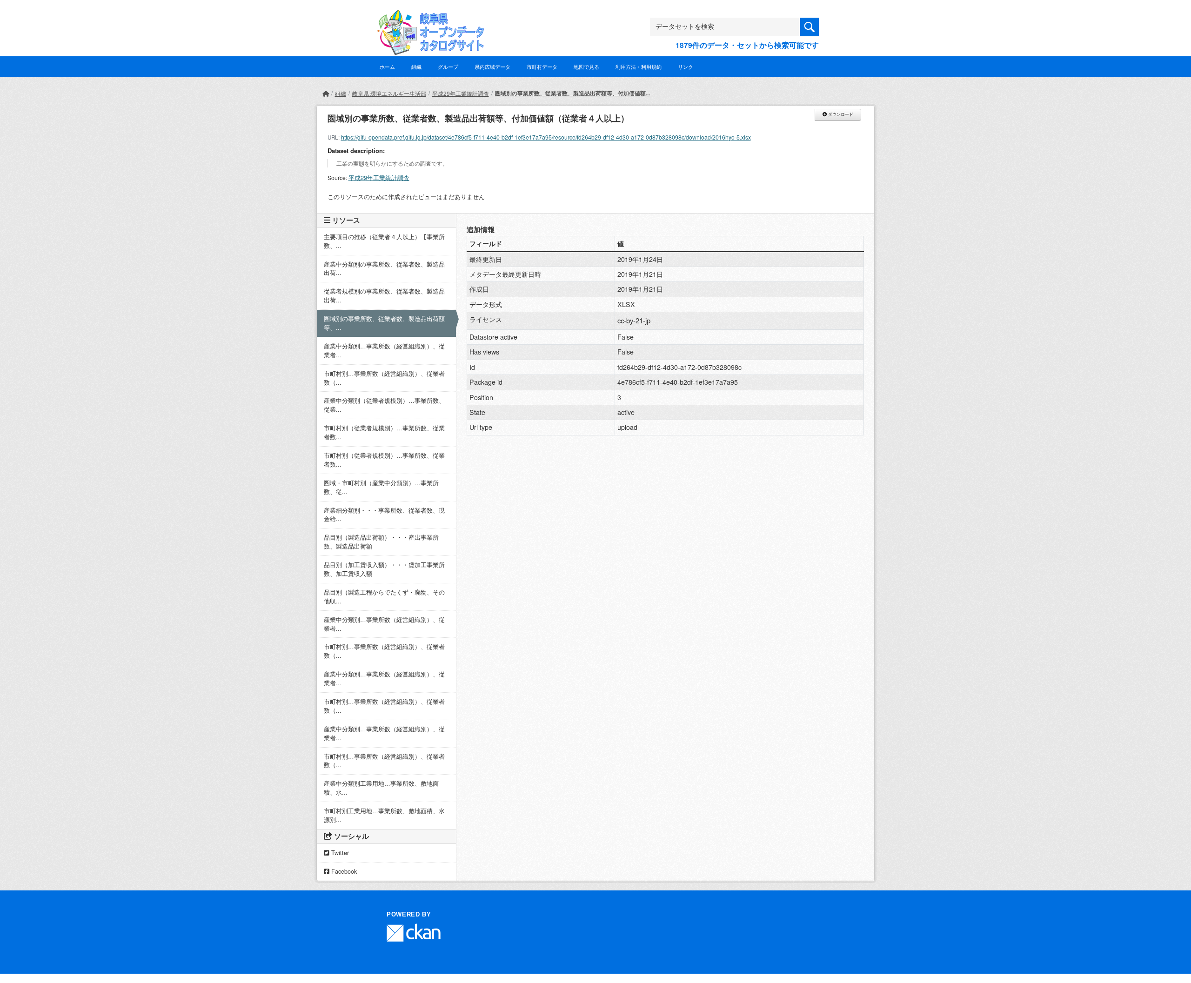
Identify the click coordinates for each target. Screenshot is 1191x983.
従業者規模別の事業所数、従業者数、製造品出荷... (384, 295)
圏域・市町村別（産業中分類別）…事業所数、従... (381, 487)
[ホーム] (325, 93)
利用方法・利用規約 (639, 66)
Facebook (343, 871)
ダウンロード (840, 114)
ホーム (387, 66)
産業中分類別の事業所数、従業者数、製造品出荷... (384, 268)
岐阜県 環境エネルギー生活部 (389, 93)
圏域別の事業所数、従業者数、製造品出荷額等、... (384, 323)
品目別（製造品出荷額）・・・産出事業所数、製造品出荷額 (381, 541)
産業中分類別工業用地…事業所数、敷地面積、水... (381, 787)
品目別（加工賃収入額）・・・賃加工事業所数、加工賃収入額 (384, 569)
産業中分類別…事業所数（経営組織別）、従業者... (384, 350)
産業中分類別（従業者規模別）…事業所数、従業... (384, 405)
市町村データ (542, 66)
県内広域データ (492, 66)
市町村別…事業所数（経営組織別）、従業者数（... (384, 378)
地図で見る (586, 66)
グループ (448, 66)
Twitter (339, 853)
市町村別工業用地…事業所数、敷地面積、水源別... (384, 815)
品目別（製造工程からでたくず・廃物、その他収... (384, 596)
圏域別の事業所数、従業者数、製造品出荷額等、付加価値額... (572, 93)
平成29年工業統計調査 (460, 93)
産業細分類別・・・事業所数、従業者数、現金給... (384, 514)
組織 (416, 66)
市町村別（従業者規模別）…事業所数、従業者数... (384, 432)
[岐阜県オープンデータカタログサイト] (428, 17)
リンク (685, 66)
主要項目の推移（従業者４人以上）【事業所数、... (384, 241)
